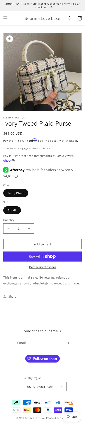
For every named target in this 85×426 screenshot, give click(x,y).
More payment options (42, 267)
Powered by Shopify (57, 417)
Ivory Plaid (16, 193)
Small (12, 210)
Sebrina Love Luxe (35, 417)
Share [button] (12, 296)
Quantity (8, 220)
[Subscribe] (67, 343)
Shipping (22, 148)
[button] (5, 18)
